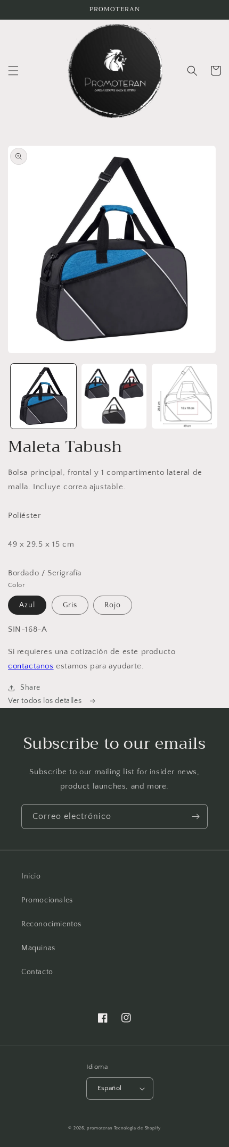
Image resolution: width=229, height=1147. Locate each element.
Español (109, 1088)
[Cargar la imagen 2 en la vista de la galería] (114, 396)
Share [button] (30, 687)
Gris (70, 605)
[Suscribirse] (195, 816)
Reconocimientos (51, 924)
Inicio (31, 876)
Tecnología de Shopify (137, 1128)
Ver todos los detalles (46, 701)
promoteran (99, 1128)
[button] (13, 70)
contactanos (31, 666)
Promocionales (47, 900)
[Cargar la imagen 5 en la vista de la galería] (184, 396)
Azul (27, 605)
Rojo (112, 605)
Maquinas (38, 948)
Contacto (37, 972)
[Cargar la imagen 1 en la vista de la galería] (43, 396)
